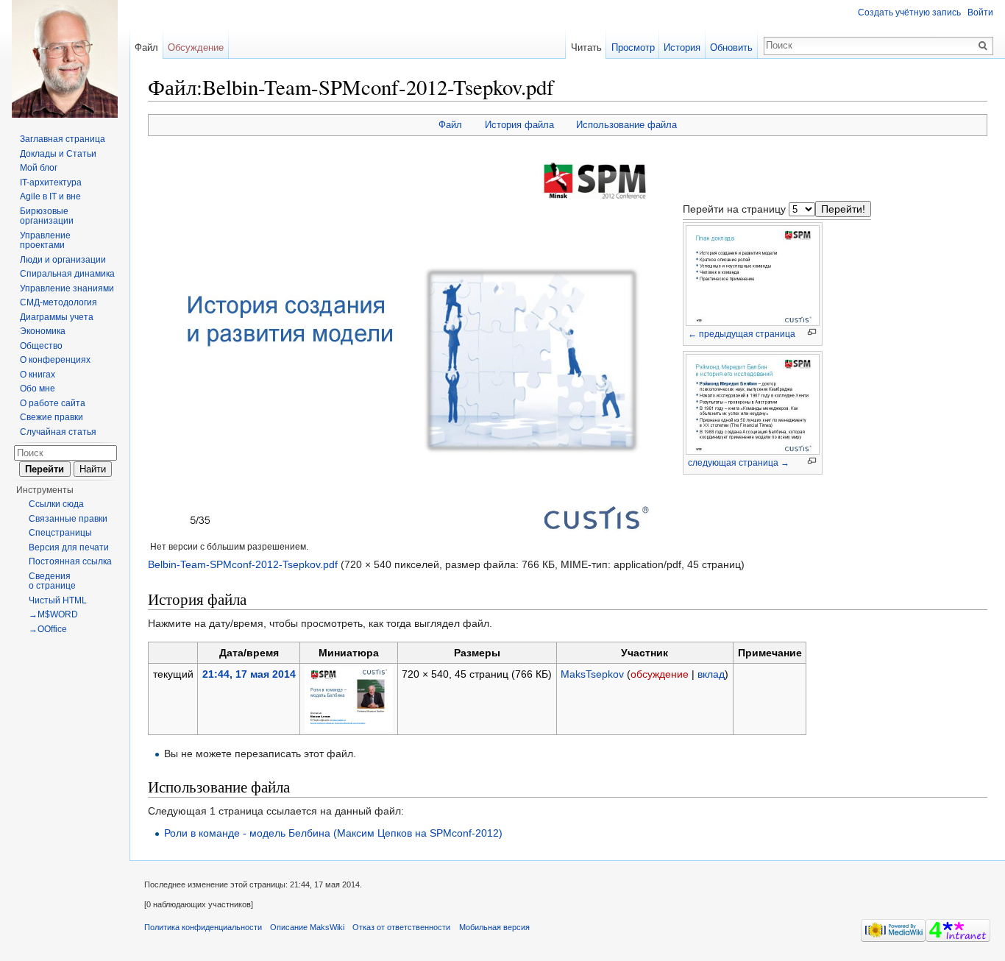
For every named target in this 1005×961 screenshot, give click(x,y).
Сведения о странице (52, 581)
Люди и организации (63, 260)
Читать (586, 47)
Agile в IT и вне (50, 196)
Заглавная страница (62, 139)
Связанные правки (68, 519)
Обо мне (37, 388)
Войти (980, 12)
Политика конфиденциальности (203, 927)
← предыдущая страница (741, 334)
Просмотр (633, 47)
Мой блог (38, 168)
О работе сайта (52, 403)
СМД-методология (58, 302)
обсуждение (660, 674)
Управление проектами (45, 240)
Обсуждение (196, 47)
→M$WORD (53, 614)
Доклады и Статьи (58, 154)
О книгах (37, 374)
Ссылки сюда (56, 504)
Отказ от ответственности (401, 927)
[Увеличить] (811, 332)
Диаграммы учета (56, 317)
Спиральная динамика (67, 274)
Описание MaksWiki (307, 927)
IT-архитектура (51, 182)
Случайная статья (58, 432)
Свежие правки (51, 417)
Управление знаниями (67, 288)
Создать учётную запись (909, 12)
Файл (450, 124)
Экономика (42, 331)
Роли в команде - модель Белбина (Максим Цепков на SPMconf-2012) (333, 833)
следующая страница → (738, 463)
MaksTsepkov (592, 674)
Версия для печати (69, 547)
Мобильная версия (494, 927)
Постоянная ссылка (70, 561)
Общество (41, 346)
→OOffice (48, 629)
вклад (711, 674)
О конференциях (55, 360)
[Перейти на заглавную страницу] (65, 59)
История (682, 47)
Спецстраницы (60, 533)
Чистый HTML (58, 600)
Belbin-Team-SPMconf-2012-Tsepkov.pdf (243, 564)
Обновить (731, 47)
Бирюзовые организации (47, 216)
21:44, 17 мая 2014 (249, 674)
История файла (519, 124)
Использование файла (626, 124)
